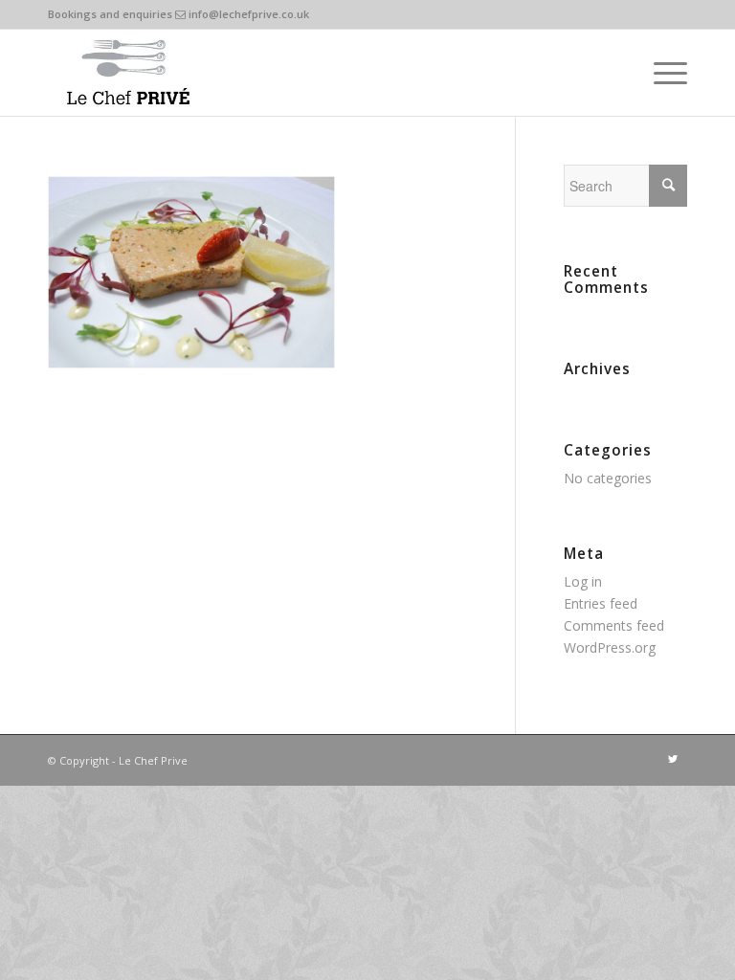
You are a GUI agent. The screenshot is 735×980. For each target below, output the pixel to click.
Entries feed (600, 603)
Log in (583, 581)
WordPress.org (610, 647)
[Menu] (661, 73)
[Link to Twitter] (672, 759)
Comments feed (614, 625)
